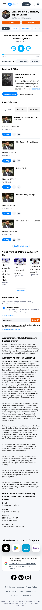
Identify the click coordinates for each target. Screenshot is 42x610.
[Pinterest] (21, 577)
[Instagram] (28, 577)
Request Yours (10, 94)
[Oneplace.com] (13, 4)
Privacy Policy (31, 587)
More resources (26, 94)
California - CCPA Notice (21, 595)
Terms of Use (10, 591)
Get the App (10, 587)
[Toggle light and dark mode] (38, 4)
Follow (11, 22)
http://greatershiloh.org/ (11, 511)
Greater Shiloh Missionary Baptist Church (25, 13)
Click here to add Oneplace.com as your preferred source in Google (22, 565)
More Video (21, 290)
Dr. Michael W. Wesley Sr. (21, 18)
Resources (26, 28)
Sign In (26, 4)
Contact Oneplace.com (27, 591)
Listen (5, 28)
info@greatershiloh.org (10, 505)
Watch (15, 28)
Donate (31, 23)
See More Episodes (21, 246)
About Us (20, 587)
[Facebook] (14, 577)
